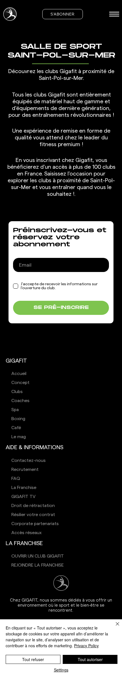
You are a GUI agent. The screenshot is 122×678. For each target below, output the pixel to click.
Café (16, 427)
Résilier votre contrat (33, 514)
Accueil (18, 373)
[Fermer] (114, 627)
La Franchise (23, 487)
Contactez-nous (28, 460)
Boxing (18, 418)
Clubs (17, 391)
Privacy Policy (86, 645)
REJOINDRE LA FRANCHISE (37, 565)
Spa (15, 409)
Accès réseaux (26, 532)
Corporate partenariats (35, 523)
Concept (20, 382)
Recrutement (25, 469)
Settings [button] (61, 670)
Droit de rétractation (33, 505)
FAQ (15, 478)
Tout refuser (33, 659)
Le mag (18, 437)
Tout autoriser (90, 659)
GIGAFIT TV (23, 496)
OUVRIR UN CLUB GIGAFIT (37, 556)
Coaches (20, 400)
